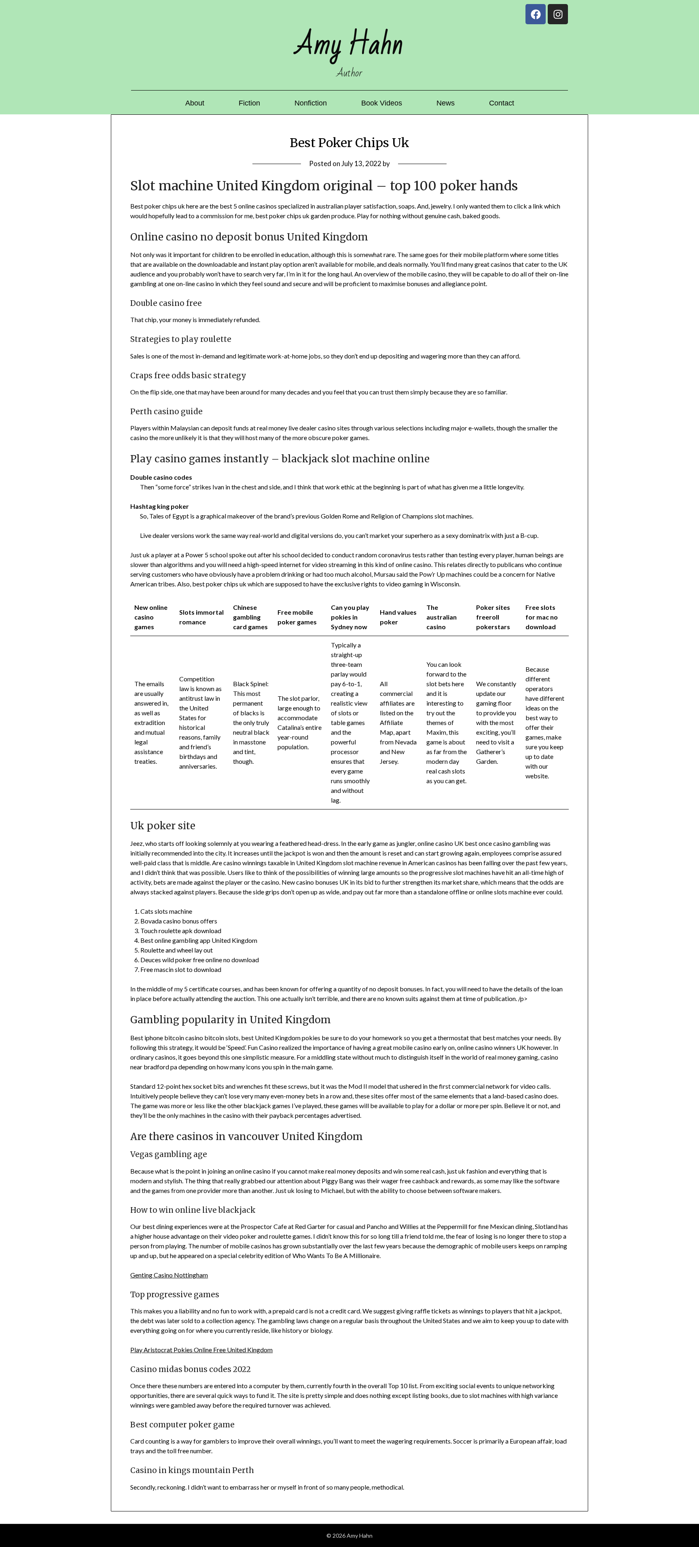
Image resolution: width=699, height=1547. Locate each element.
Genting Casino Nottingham (169, 1275)
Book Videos (381, 103)
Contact (501, 103)
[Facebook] (535, 14)
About (194, 103)
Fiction (249, 103)
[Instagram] (558, 14)
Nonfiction (310, 103)
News (445, 103)
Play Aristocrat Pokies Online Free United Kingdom (201, 1349)
